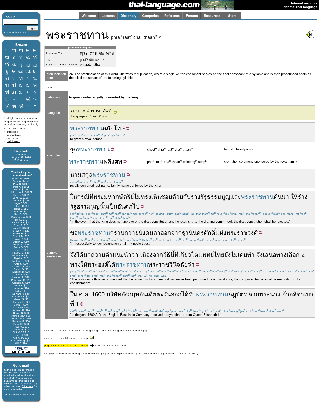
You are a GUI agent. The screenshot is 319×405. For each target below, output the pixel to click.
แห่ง (220, 232)
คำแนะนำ (118, 254)
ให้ (294, 196)
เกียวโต (188, 254)
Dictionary (128, 16)
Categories (150, 16)
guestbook (13, 131)
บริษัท (113, 294)
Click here (27, 386)
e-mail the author (16, 128)
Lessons (108, 16)
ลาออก (162, 232)
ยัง (227, 254)
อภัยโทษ (114, 128)
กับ (187, 196)
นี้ (172, 254)
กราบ (117, 232)
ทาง (75, 264)
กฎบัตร (237, 294)
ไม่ (137, 196)
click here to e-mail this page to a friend (67, 338)
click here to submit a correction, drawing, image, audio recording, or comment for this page (96, 330)
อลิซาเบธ (301, 294)
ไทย (219, 254)
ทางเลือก (288, 254)
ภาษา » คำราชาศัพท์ (91, 110)
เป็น (112, 206)
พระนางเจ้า (274, 294)
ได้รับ (189, 294)
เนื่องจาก (151, 254)
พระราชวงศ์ (242, 232)
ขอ (74, 232)
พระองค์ (97, 264)
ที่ (176, 254)
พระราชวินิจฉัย (168, 264)
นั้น (104, 206)
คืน (278, 196)
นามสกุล (81, 174)
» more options (15, 32)
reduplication (143, 74)
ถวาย (98, 254)
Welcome (89, 16)
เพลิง (108, 161)
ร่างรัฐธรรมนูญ (210, 196)
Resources (212, 16)
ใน (73, 294)
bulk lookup (13, 141)
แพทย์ (206, 254)
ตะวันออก (169, 294)
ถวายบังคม (138, 232)
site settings (14, 135)
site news (12, 138)
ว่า (134, 254)
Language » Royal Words (89, 116)
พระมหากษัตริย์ (113, 196)
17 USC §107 (195, 353)
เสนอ (269, 254)
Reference (172, 16)
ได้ (80, 254)
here (31, 394)
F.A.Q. (9, 118)
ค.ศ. (84, 294)
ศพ (118, 161)
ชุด (73, 149)
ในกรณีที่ (81, 196)
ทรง (146, 196)
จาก (176, 232)
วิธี (166, 254)
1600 (98, 294)
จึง (73, 254)
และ (235, 196)
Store (232, 16)
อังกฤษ (130, 294)
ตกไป (132, 206)
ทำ (251, 254)
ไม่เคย (239, 254)
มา (285, 196)
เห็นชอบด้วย (167, 196)
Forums (192, 16)
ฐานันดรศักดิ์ (198, 232)
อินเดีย (147, 294)
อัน (121, 206)
